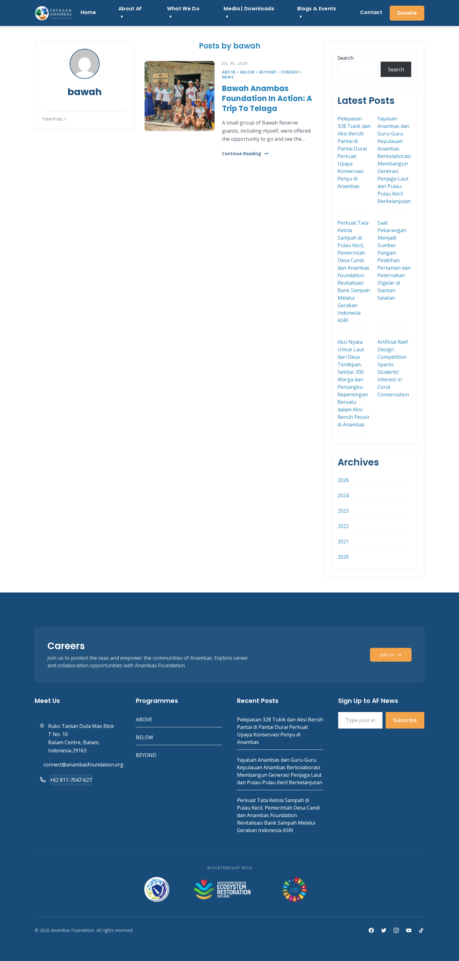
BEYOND (267, 72)
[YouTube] (409, 930)
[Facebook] (371, 930)
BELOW (247, 72)
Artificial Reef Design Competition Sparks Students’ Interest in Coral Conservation (393, 368)
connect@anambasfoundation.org (83, 764)
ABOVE (229, 72)
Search (345, 57)
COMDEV (290, 72)
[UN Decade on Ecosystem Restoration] (222, 889)
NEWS (228, 77)
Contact (371, 12)
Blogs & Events (316, 8)
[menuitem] (88, 13)
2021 (343, 541)
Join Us (387, 655)
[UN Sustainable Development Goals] (295, 889)
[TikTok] (421, 930)
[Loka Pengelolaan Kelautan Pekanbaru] (156, 889)
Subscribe (405, 720)
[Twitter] (384, 930)
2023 (343, 510)
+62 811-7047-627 (71, 779)
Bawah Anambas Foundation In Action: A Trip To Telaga (267, 98)
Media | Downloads (249, 8)
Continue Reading (241, 153)
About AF (130, 8)
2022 (343, 526)
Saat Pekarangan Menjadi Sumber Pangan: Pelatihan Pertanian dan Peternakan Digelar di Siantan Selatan (394, 260)
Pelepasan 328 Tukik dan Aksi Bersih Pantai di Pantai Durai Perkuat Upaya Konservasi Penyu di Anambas (354, 152)
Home (88, 12)
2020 (343, 556)
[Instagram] (396, 930)
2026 (343, 480)
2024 (343, 495)
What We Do (183, 8)
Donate (407, 13)
